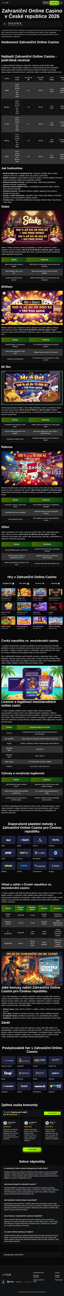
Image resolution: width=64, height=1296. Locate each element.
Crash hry (38, 583)
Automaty (54, 583)
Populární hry (7, 583)
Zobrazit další (32, 1149)
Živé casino (22, 583)
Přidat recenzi (52, 1113)
